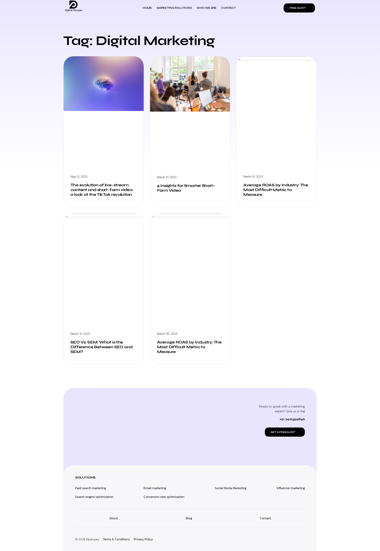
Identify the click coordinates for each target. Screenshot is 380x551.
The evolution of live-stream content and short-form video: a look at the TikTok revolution (101, 190)
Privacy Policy (143, 539)
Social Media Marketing (230, 488)
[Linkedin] (292, 539)
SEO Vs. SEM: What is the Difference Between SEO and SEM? (101, 347)
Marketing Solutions (174, 8)
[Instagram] (283, 539)
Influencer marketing (291, 488)
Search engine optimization (94, 496)
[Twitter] (301, 539)
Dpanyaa (92, 539)
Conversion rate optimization (164, 496)
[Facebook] (274, 539)
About (113, 518)
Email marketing (155, 488)
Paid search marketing (90, 488)
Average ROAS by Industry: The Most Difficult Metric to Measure (275, 190)
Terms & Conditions (116, 539)
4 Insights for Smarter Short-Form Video (186, 188)
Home (147, 8)
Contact (228, 8)
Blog (189, 518)
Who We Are (207, 8)
